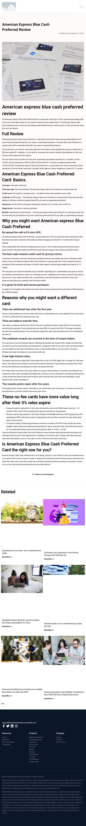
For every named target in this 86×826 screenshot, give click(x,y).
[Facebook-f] (3, 726)
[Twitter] (7, 726)
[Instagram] (16, 726)
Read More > (7, 557)
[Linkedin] (12, 726)
